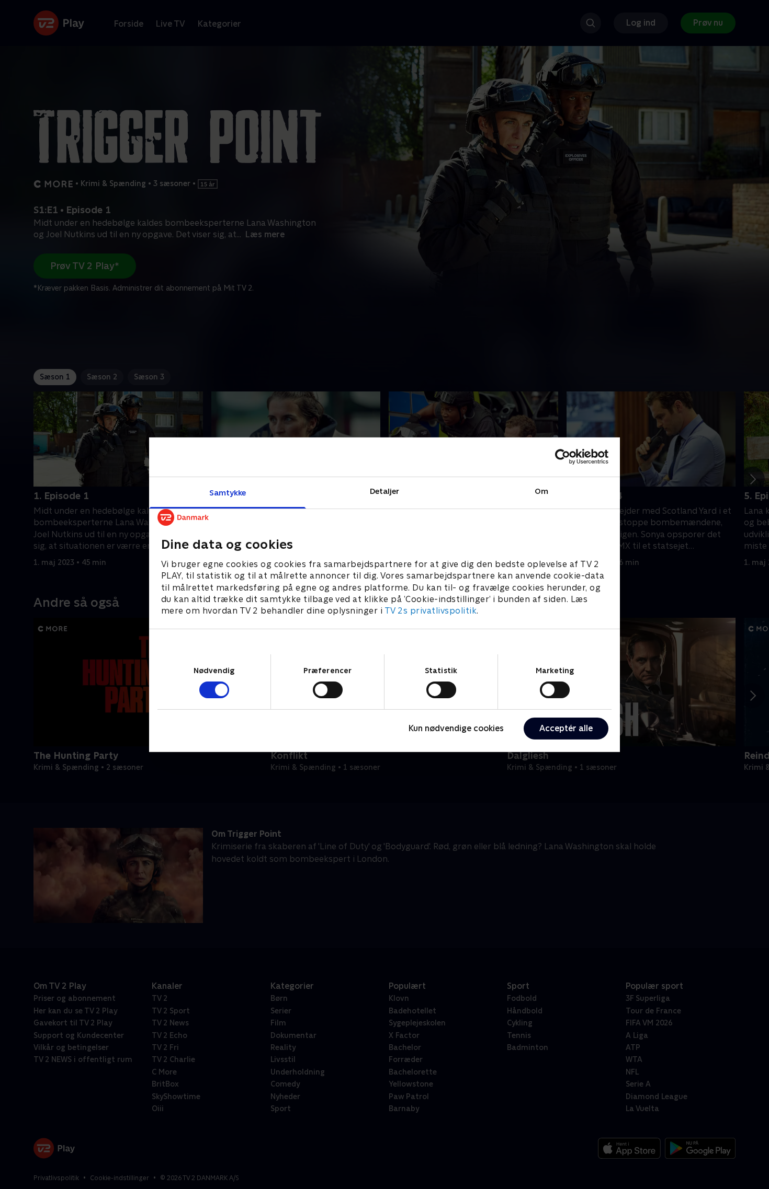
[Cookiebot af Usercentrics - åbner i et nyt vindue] (562, 457)
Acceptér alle (566, 728)
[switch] (328, 690)
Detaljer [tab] (385, 490)
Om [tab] (541, 490)
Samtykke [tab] (227, 492)
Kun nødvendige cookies (456, 728)
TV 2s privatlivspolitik (430, 611)
